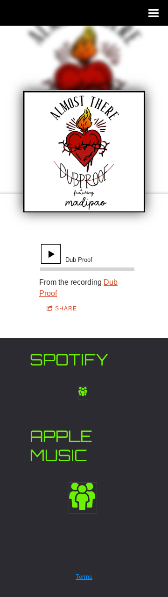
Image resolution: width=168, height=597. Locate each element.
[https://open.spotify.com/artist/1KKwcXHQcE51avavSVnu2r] (83, 393)
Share (66, 308)
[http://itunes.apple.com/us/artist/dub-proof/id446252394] (83, 498)
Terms (84, 576)
